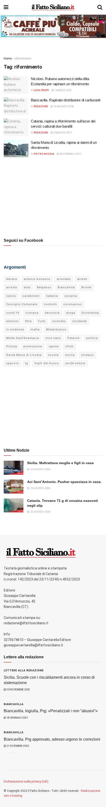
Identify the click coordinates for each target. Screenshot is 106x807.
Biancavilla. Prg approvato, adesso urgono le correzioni (52, 739)
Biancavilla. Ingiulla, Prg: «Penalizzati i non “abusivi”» (51, 711)
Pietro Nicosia (44, 154)
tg (26, 363)
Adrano (11, 279)
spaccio (12, 363)
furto (42, 321)
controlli (50, 304)
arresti (82, 279)
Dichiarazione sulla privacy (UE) (26, 781)
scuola (53, 355)
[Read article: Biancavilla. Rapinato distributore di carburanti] (16, 106)
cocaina (70, 296)
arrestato (64, 279)
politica (92, 338)
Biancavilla (66, 287)
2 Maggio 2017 (62, 132)
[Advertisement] (53, 196)
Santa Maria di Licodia (24, 355)
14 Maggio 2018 (63, 106)
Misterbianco (56, 329)
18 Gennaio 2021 (17, 717)
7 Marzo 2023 (63, 90)
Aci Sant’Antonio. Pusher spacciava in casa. (64, 482)
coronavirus (72, 304)
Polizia (11, 346)
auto (27, 287)
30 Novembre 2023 (18, 689)
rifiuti (69, 346)
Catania (52, 296)
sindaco (87, 355)
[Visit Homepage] (53, 7)
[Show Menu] (6, 7)
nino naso (53, 338)
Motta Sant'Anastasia (22, 338)
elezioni (12, 321)
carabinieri (31, 296)
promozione (32, 346)
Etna (28, 321)
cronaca (31, 312)
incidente (79, 321)
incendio (59, 321)
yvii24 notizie (75, 363)
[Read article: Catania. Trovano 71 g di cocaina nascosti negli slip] (13, 505)
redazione (41, 106)
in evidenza (15, 329)
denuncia (52, 312)
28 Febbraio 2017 (70, 154)
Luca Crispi (41, 90)
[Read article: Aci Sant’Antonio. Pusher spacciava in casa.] (13, 487)
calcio (11, 296)
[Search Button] (99, 7)
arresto (11, 287)
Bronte (86, 287)
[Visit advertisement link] (53, 26)
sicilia (70, 355)
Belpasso (44, 287)
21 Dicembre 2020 (17, 746)
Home (8, 58)
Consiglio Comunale (21, 304)
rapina (54, 346)
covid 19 (12, 312)
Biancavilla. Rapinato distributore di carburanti (65, 100)
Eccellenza (90, 312)
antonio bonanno (37, 279)
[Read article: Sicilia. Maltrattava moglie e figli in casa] (13, 468)
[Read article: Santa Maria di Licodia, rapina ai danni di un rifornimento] (16, 148)
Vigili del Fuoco (47, 363)
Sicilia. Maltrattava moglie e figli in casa (60, 463)
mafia (35, 329)
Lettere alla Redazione (24, 670)
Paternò (73, 338)
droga (70, 312)
